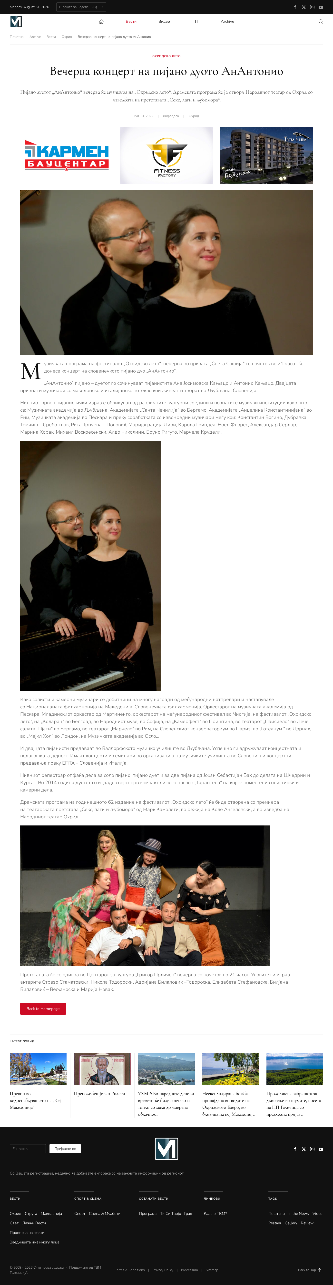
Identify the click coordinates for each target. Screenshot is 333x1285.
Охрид (194, 116)
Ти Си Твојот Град (176, 1213)
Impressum (189, 1270)
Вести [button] (131, 21)
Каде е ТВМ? (215, 1213)
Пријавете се (65, 1148)
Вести (15, 1199)
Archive (227, 21)
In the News (298, 1213)
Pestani (274, 1223)
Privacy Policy (163, 1270)
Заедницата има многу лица (34, 1242)
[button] (320, 21)
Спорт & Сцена (88, 1199)
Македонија (51, 1213)
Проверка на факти (27, 1232)
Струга (31, 1213)
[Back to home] (16, 21)
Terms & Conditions (130, 1270)
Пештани (276, 1213)
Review (307, 1223)
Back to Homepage (43, 1008)
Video (318, 1213)
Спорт (79, 1213)
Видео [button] (164, 21)
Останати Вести (153, 1199)
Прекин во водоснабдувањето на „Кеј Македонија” (35, 1100)
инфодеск (171, 116)
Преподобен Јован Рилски (99, 1094)
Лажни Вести (34, 1223)
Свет (14, 1223)
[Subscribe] (101, 6)
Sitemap (212, 1270)
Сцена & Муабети (104, 1213)
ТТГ (195, 21)
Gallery (291, 1223)
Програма (148, 1213)
